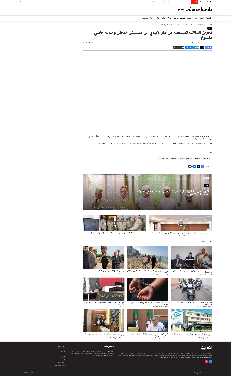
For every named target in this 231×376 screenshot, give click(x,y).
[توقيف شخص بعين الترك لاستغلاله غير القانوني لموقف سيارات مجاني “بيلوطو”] (147, 289)
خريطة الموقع (61, 362)
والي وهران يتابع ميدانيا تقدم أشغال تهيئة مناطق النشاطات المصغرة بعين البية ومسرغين (175, 193)
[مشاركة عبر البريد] (190, 166)
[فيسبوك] (202, 166)
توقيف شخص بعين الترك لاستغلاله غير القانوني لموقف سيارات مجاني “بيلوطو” (149, 303)
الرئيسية (208, 18)
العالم (163, 18)
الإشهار (63, 357)
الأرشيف (63, 360)
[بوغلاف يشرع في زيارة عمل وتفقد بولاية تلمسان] (103, 257)
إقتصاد (182, 18)
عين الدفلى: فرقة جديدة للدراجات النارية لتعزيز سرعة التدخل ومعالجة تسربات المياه (193, 303)
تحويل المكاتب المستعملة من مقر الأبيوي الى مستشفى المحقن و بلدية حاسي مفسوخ (185, 158)
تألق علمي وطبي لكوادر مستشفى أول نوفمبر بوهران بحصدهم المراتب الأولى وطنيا (191, 335)
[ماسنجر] (194, 166)
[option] (147, 192)
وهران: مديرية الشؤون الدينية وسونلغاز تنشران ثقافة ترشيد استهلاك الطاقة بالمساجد (104, 335)
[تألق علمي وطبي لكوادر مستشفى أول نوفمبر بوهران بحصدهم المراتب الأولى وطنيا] (191, 320)
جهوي (195, 18)
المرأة (158, 18)
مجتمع (176, 18)
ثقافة (169, 18)
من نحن (63, 351)
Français (145, 18)
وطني (189, 18)
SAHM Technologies (24, 373)
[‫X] (198, 166)
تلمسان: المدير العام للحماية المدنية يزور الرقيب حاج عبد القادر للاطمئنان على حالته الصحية (192, 272)
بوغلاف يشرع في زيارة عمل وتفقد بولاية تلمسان (111, 271)
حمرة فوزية (208, 43)
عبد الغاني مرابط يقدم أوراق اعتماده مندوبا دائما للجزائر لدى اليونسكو (173, 2)
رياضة (152, 18)
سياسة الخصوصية (60, 365)
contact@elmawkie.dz (98, 355)
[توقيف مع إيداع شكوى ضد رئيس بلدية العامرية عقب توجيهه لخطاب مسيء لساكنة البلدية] (103, 289)
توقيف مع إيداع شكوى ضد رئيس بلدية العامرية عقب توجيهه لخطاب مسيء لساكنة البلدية (104, 303)
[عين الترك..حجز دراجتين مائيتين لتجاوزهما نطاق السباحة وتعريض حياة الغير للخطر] (147, 257)
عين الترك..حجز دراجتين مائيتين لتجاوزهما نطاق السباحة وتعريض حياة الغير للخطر (147, 272)
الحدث (202, 18)
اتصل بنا (63, 354)
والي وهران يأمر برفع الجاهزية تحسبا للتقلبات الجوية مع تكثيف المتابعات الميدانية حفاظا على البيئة (148, 335)
